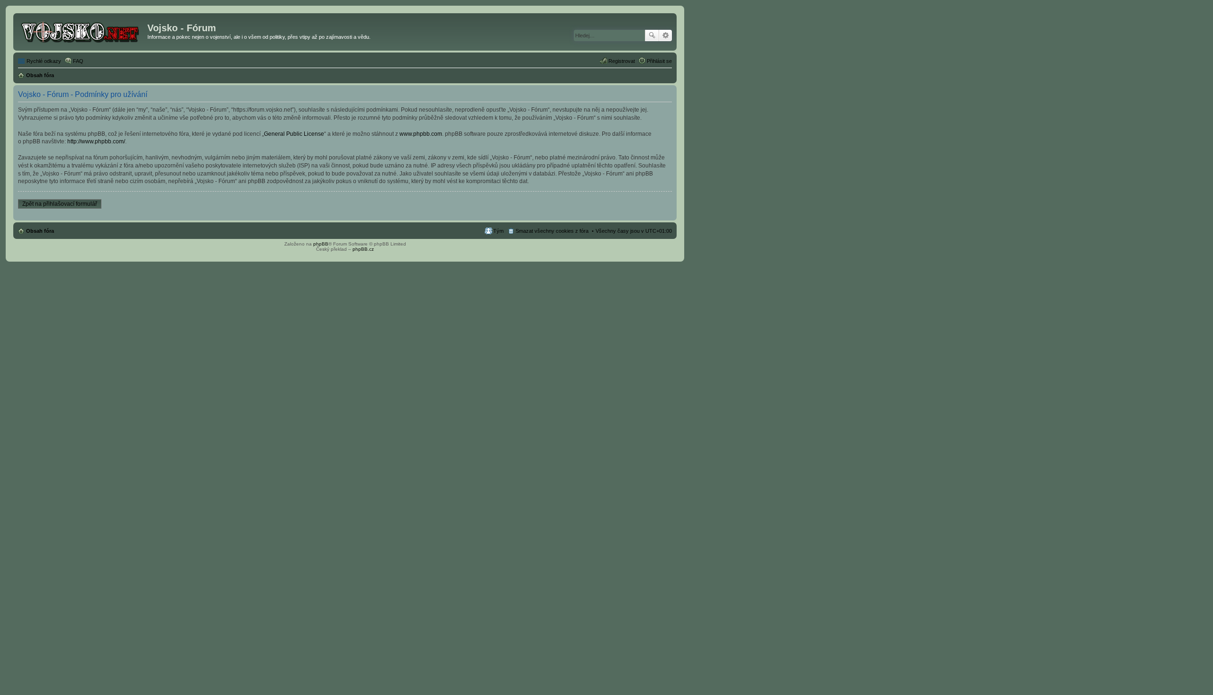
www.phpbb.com (420, 134)
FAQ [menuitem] (78, 61)
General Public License (294, 134)
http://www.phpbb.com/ (96, 141)
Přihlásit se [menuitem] (659, 61)
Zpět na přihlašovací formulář (59, 204)
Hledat (652, 35)
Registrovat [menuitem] (621, 61)
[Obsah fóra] (81, 31)
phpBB (320, 243)
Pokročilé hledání (665, 35)
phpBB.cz (363, 249)
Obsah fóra (40, 231)
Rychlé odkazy (44, 61)
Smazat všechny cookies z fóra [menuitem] (552, 231)
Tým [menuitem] (498, 231)
